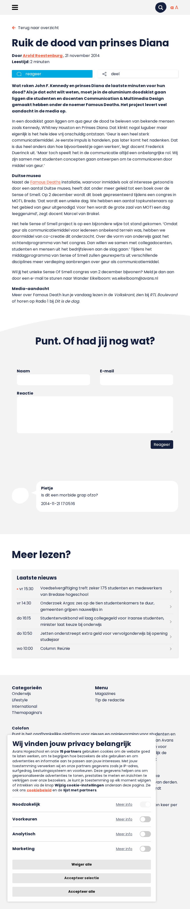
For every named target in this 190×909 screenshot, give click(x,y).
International (24, 706)
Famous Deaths (45, 182)
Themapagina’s (27, 712)
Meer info (124, 804)
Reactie (25, 393)
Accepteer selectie (81, 878)
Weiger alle (81, 864)
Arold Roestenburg (43, 55)
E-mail (107, 371)
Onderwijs (21, 693)
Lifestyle (20, 700)
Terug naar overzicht (38, 28)
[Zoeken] (161, 7)
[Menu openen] (15, 7)
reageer (33, 74)
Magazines (105, 693)
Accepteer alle (81, 891)
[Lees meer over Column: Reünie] (95, 648)
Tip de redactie (109, 700)
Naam (23, 371)
